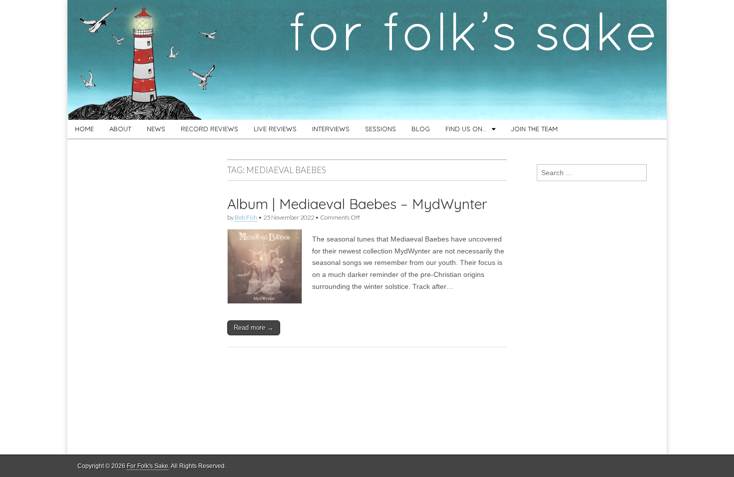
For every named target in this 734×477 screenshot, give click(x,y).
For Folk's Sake (147, 466)
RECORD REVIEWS (209, 129)
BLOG (420, 129)
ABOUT (120, 129)
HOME (84, 129)
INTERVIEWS (331, 129)
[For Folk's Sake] (367, 60)
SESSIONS (380, 129)
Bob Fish (246, 217)
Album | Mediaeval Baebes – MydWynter (357, 204)
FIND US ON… (466, 129)
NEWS (156, 129)
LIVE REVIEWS (275, 129)
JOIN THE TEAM (534, 129)
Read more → (254, 327)
